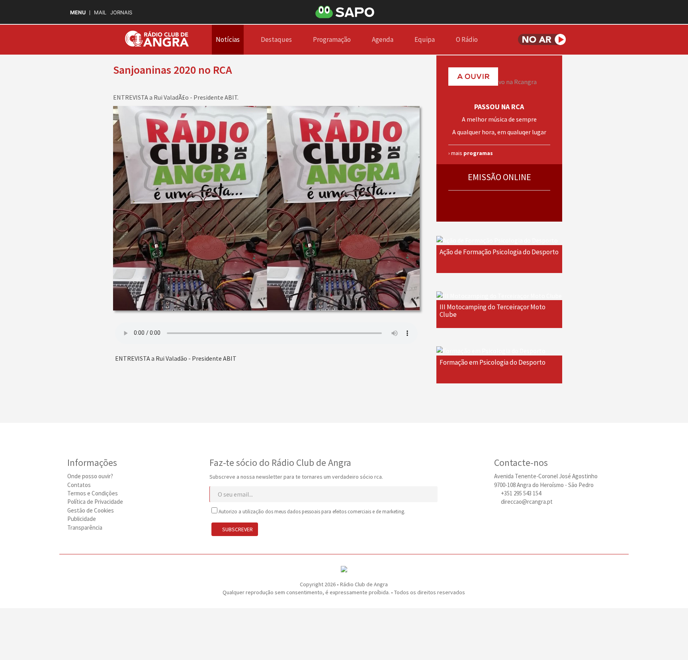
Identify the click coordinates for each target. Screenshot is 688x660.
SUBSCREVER (237, 529)
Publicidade (81, 518)
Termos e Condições (92, 493)
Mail (100, 12)
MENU (78, 12)
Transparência (84, 527)
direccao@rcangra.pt (527, 501)
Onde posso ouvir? (90, 476)
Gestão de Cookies (90, 510)
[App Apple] (529, 520)
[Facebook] (514, 520)
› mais (470, 153)
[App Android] (543, 520)
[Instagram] (500, 520)
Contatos (79, 485)
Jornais (121, 12)
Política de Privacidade (95, 501)
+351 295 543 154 (521, 493)
